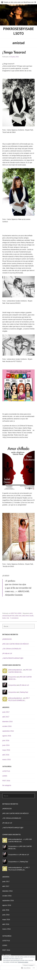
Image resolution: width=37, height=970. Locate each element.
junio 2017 (5, 712)
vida (8, 618)
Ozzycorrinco (12, 677)
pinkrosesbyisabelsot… (15, 670)
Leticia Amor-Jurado (27, 615)
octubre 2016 (6, 726)
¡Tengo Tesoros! (14, 52)
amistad (4, 615)
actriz (31, 613)
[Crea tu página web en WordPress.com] (18, 2)
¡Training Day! (23, 692)
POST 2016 (6, 781)
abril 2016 (5, 755)
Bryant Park (10, 615)
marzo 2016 (6, 759)
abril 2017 (5, 717)
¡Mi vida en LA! (7, 653)
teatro (4, 618)
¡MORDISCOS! (7, 639)
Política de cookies (23, 962)
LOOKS (19, 613)
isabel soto (18, 615)
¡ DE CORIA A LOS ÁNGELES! (11, 649)
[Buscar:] (18, 626)
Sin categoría (6, 785)
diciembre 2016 (7, 721)
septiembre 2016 (8, 731)
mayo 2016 (6, 750)
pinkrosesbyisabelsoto (18, 31)
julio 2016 (5, 740)
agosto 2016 (6, 736)
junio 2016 (5, 745)
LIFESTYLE (13, 613)
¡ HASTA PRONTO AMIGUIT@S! (12, 658)
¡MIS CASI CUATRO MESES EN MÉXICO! (15, 644)
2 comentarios (14, 618)
